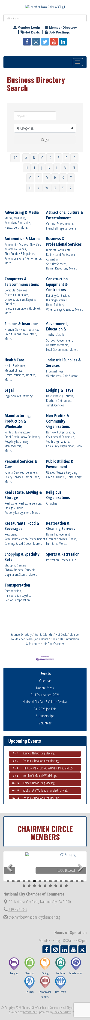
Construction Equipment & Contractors (57, 284)
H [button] (27, 167)
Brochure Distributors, (59, 400)
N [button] (74, 167)
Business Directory (21, 634)
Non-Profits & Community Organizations (58, 421)
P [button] (38, 177)
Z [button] (70, 188)
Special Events (68, 228)
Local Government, (57, 349)
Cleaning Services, (56, 539)
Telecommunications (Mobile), (23, 308)
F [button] (66, 157)
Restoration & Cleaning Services (60, 526)
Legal (9, 390)
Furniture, (52, 543)
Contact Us (57, 639)
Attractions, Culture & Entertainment (64, 215)
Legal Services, (13, 396)
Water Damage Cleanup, (60, 309)
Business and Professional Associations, (60, 256)
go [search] (47, 139)
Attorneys (28, 396)
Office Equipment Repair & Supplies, (20, 301)
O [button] (30, 177)
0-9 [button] (15, 157)
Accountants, (30, 334)
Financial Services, (15, 329)
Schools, (51, 340)
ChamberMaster (62, 1012)
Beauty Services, (14, 477)
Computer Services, (16, 290)
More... (25, 227)
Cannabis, (30, 570)
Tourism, (69, 396)
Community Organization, (60, 446)
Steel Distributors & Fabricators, (22, 437)
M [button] (65, 167)
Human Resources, (57, 268)
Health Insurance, (15, 375)
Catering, (10, 543)
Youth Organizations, (58, 441)
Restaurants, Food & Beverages (22, 526)
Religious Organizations (58, 495)
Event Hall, (52, 228)
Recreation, (53, 560)
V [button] (38, 188)
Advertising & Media (22, 212)
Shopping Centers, (16, 565)
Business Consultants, (58, 250)
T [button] (71, 177)
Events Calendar (43, 634)
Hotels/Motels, (54, 396)
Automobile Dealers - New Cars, (23, 244)
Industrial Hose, (55, 371)
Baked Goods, (24, 543)
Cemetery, (32, 472)
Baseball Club (68, 560)
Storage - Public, (14, 508)
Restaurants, (11, 534)
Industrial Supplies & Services (63, 362)
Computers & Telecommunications (22, 281)
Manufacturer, (23, 432)
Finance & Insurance (21, 323)
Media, (9, 218)
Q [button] (47, 177)
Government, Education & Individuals (57, 329)
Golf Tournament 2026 (45, 694)
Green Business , (56, 477)
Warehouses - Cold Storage (62, 376)
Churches (51, 503)
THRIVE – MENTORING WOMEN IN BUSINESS (47, 765)
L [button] (56, 167)
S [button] (63, 177)
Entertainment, (65, 223)
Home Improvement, (58, 534)
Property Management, (18, 512)
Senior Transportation (17, 600)
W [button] (46, 188)
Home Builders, (55, 305)
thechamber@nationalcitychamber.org (34, 917)
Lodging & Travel (60, 390)
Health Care (14, 360)
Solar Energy (74, 477)
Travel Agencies (55, 405)
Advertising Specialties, (18, 223)
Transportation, (13, 591)
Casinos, (50, 223)
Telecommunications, (17, 295)
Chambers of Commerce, (60, 437)
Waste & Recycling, (67, 472)
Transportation (17, 585)
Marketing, (20, 218)
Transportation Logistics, (18, 595)
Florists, (73, 539)
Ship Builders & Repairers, (20, 253)
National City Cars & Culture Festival (45, 701)
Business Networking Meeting (38, 779)
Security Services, (56, 264)
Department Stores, (16, 574)
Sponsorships (45, 715)
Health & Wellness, (15, 365)
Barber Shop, (32, 477)
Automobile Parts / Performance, (23, 258)
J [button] (41, 167)
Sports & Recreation (62, 554)
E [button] (58, 157)
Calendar (45, 680)
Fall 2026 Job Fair (45, 708)
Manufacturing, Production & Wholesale (18, 421)
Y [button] (62, 188)
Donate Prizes (45, 687)
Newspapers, (12, 227)
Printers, (9, 432)
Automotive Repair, (16, 249)
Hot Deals (61, 634)
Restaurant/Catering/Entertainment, (25, 539)
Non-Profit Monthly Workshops (39, 772)
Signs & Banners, (14, 570)
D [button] (50, 157)
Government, (65, 340)
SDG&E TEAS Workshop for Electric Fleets (45, 787)
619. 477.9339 (17, 909)
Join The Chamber (53, 643)
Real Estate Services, (30, 503)
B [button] (34, 157)
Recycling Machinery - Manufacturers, (17, 443)
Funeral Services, (14, 472)
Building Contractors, (58, 295)
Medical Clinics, (14, 370)
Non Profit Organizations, (60, 432)
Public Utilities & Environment (59, 464)
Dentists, (31, 375)
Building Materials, (56, 300)
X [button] (55, 188)
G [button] (74, 157)
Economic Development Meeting (40, 757)
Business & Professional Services (64, 241)
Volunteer (45, 723)
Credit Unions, (13, 334)
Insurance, (33, 329)
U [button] (30, 188)
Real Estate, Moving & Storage (23, 495)
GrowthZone (30, 1012)
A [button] (26, 157)
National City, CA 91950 (40, 902)
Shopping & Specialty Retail (22, 556)
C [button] (42, 157)
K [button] (49, 167)
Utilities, (50, 472)
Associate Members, (57, 345)
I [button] (34, 167)
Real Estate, (11, 503)
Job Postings (41, 639)
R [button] (55, 177)
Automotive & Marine (23, 238)
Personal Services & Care (21, 464)
